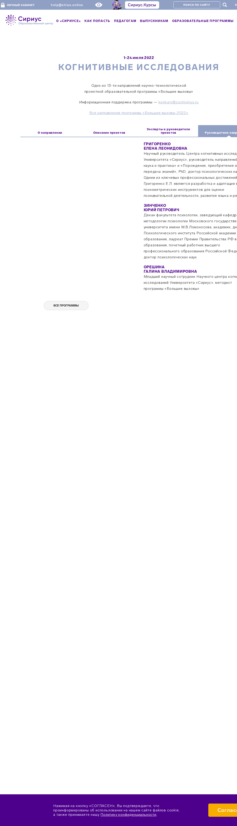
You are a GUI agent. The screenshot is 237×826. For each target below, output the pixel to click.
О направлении (50, 132)
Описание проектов (109, 132)
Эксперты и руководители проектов (168, 130)
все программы (66, 305)
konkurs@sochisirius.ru (179, 102)
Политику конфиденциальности (128, 814)
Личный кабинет (21, 5)
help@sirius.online (67, 5)
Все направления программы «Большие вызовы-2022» (138, 113)
